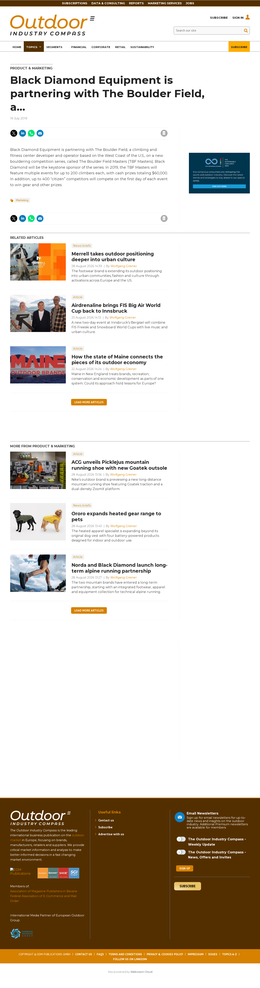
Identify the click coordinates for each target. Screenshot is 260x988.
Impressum (196, 954)
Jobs (190, 3)
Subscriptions (74, 3)
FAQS (100, 954)
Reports (136, 3)
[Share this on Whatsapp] (31, 133)
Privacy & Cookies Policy (165, 954)
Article (77, 297)
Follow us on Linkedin (130, 959)
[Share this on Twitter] (13, 133)
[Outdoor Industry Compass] (52, 34)
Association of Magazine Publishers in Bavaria (43, 891)
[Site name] (40, 826)
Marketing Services (165, 3)
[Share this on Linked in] (22, 133)
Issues (212, 954)
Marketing (22, 200)
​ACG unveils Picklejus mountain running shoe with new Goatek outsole (119, 465)
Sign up (184, 868)
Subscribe (219, 17)
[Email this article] (40, 133)
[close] (131, 131)
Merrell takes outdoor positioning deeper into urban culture (113, 257)
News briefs (82, 246)
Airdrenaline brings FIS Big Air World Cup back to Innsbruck (116, 308)
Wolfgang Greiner (123, 266)
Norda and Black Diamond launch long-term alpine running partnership (119, 568)
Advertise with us (111, 834)
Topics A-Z (229, 954)
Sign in (110, 125)
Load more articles (89, 402)
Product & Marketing (31, 68)
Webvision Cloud (141, 971)
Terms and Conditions (125, 954)
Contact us (106, 820)
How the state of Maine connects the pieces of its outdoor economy (117, 360)
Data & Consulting (108, 3)
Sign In (238, 17)
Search (246, 30)
